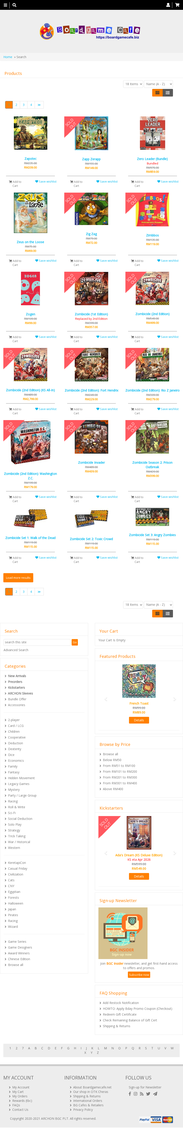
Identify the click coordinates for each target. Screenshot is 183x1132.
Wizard (13, 926)
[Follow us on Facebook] (131, 1094)
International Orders (87, 1100)
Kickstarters (16, 687)
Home (7, 57)
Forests (13, 897)
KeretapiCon (17, 863)
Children (14, 731)
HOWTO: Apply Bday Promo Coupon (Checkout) (137, 1008)
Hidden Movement (21, 778)
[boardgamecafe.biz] (90, 31)
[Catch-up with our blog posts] (142, 1094)
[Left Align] (157, 93)
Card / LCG (16, 726)
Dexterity (14, 749)
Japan (12, 909)
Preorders (15, 682)
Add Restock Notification (121, 1003)
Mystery (14, 789)
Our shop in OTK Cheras (90, 1092)
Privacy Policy (83, 1109)
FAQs (16, 1105)
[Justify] (167, 93)
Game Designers (20, 947)
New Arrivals (17, 676)
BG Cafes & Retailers (88, 1105)
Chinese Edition (19, 959)
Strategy (14, 830)
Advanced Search (16, 650)
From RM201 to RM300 (120, 777)
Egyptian (14, 892)
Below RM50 (112, 760)
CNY (11, 886)
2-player (14, 720)
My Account (20, 1087)
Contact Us (20, 1109)
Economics (16, 760)
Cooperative (17, 737)
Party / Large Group (22, 795)
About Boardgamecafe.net (92, 1087)
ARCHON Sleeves (20, 693)
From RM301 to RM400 (120, 783)
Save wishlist (47, 181)
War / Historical (19, 842)
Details (139, 720)
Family (12, 766)
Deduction (15, 743)
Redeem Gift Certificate (120, 1014)
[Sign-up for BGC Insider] (155, 1094)
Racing (13, 801)
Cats (11, 880)
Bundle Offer (17, 699)
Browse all (15, 965)
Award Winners (19, 953)
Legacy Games (18, 784)
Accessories (16, 705)
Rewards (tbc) (22, 1100)
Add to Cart (16, 183)
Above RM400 (113, 789)
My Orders (19, 1096)
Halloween (15, 903)
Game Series (17, 941)
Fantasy (13, 772)
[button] (104, 696)
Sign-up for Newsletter (145, 1087)
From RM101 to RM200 (120, 771)
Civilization (15, 874)
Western (14, 848)
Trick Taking (16, 836)
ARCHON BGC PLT (54, 1118)
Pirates (13, 915)
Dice (11, 755)
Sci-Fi (12, 813)
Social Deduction (20, 818)
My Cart (18, 1092)
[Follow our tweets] (149, 1094)
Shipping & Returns (116, 1026)
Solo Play (14, 824)
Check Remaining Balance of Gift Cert (130, 1020)
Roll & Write (16, 807)
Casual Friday (17, 868)
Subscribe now (139, 975)
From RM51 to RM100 (119, 766)
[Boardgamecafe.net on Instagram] (136, 1094)
